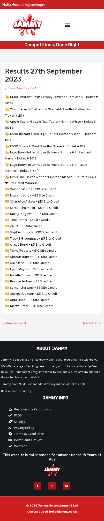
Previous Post (14, 323)
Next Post (92, 323)
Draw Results (17, 88)
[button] (67, 25)
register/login (34, 5)
